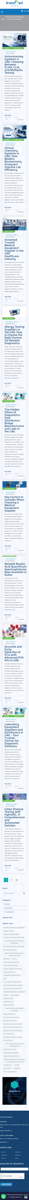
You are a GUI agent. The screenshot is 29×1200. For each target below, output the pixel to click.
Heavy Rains (15, 995)
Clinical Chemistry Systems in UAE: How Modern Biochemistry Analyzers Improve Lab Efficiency (13, 159)
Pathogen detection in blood (12, 1037)
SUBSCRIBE (6, 1184)
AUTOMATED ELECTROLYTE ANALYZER (14, 942)
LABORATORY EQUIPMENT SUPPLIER (14, 1009)
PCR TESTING (8, 1040)
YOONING (16, 1068)
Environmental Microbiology (12, 985)
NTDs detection (8, 1034)
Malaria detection (9, 1014)
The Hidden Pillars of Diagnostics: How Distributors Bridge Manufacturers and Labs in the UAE (14, 420)
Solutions (4, 1155)
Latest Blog (18, 48)
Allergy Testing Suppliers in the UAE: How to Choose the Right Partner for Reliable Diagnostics (14, 335)
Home (3, 19)
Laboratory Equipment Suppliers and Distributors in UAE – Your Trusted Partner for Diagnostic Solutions (14, 735)
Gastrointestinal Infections (12, 988)
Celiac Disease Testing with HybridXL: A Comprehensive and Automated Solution (15, 817)
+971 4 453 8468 (6, 1135)
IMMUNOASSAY (8, 1005)
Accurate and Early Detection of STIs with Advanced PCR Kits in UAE (14, 653)
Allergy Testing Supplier (11, 934)
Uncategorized (9, 489)
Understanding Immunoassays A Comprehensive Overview (14, 1060)
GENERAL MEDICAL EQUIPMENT (14, 992)
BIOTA (14, 959)
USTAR (16, 1065)
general (7, 48)
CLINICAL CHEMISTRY (10, 965)
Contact (3, 1158)
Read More (8, 115)
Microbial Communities (11, 1017)
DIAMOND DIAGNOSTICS (11, 975)
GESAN (5, 995)
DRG (5, 979)
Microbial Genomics (10, 1021)
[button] (3, 1196)
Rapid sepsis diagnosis (10, 1053)
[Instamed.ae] (14, 4)
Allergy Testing (8, 931)
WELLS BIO (7, 1068)
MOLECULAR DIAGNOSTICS (12, 1027)
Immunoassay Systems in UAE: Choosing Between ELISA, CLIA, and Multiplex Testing (14, 64)
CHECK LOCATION (5, 1131)
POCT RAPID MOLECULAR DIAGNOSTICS (14, 1045)
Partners (18, 1155)
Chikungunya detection (11, 962)
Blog (16, 1158)
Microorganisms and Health (12, 1024)
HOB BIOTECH (8, 1002)
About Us (18, 1152)
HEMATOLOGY (8, 998)
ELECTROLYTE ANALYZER (12, 982)
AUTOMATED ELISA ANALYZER (13, 946)
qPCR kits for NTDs (9, 1049)
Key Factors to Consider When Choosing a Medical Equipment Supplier (14, 504)
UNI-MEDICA (7, 1065)
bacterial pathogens (10, 950)
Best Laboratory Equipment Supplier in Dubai (14, 954)
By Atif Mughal (10, 53)
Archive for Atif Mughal (14, 19)
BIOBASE (6, 959)
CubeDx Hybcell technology (12, 969)
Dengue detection (9, 972)
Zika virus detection (10, 1072)
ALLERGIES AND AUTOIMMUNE (14, 928)
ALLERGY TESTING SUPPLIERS (13, 937)
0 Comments (20, 119)
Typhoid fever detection (11, 1056)
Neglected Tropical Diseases (12, 1030)
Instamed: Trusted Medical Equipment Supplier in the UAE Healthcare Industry (14, 249)
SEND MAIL (3, 1142)
